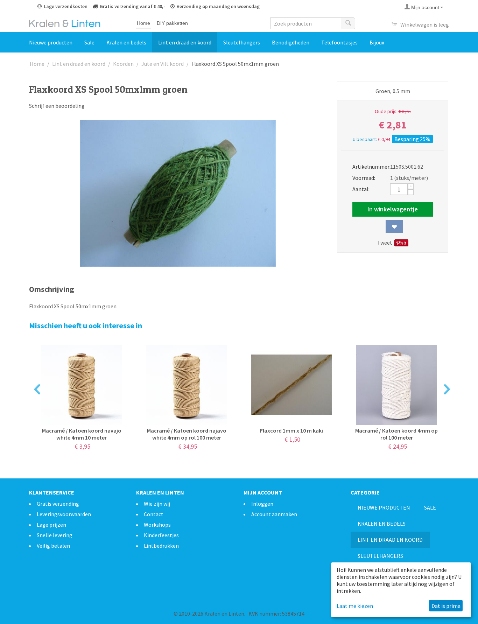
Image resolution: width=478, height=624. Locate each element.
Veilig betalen (53, 545)
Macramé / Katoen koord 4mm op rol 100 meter (396, 434)
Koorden (123, 63)
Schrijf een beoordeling (57, 105)
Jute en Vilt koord (162, 63)
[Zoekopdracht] (348, 23)
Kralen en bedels (126, 42)
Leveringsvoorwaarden (64, 514)
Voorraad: (363, 177)
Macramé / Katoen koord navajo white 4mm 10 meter (81, 434)
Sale (89, 42)
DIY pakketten (172, 23)
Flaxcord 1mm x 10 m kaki (291, 430)
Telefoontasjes (339, 42)
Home (143, 23)
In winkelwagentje (392, 209)
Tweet (384, 242)
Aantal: (361, 188)
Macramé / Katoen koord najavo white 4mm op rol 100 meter (186, 434)
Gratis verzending (58, 503)
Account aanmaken (274, 514)
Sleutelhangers (241, 42)
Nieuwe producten (50, 42)
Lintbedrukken (161, 545)
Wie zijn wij (157, 503)
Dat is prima (446, 605)
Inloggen (262, 503)
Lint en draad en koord (184, 42)
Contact (153, 514)
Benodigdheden (290, 42)
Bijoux (377, 42)
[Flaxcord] (177, 193)
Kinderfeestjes (161, 535)
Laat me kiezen (355, 605)
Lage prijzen (51, 524)
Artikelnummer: (369, 166)
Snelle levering (54, 535)
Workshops (157, 524)
